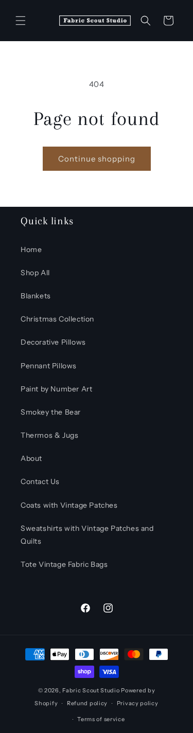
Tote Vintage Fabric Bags (64, 564)
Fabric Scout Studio (90, 690)
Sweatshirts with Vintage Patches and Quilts (87, 535)
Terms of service (101, 719)
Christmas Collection (57, 319)
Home (31, 249)
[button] (20, 20)
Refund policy (87, 703)
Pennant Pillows (49, 365)
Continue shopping (96, 159)
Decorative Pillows (53, 342)
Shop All (35, 272)
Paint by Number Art (56, 389)
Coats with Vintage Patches (69, 505)
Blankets (36, 295)
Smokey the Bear (51, 412)
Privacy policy (138, 703)
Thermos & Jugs (49, 435)
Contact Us (40, 481)
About (31, 458)
